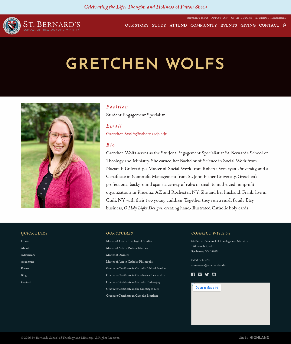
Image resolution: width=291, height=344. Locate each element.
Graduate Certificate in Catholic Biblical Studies (136, 269)
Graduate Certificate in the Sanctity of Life (132, 289)
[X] (207, 275)
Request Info (197, 18)
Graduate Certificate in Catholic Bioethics (132, 296)
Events (228, 25)
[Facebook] (193, 275)
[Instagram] (200, 275)
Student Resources (270, 18)
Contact (269, 25)
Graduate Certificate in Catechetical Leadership (135, 275)
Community (203, 25)
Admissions (28, 255)
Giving (248, 25)
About (25, 248)
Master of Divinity (117, 255)
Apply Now (219, 18)
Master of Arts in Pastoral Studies (127, 248)
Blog (23, 275)
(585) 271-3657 (200, 260)
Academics (27, 262)
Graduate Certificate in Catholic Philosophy (133, 282)
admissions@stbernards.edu (208, 265)
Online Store (241, 18)
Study (159, 25)
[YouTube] (214, 275)
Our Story (137, 25)
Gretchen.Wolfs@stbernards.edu (137, 134)
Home (25, 241)
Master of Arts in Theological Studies (129, 241)
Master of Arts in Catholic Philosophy (129, 262)
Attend (178, 25)
